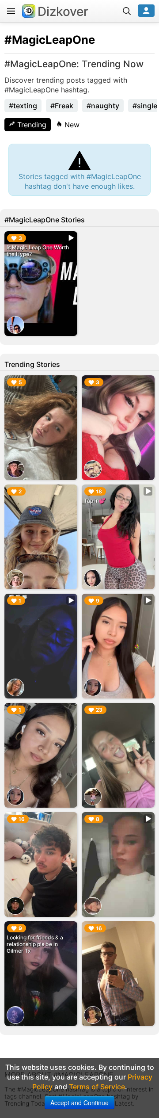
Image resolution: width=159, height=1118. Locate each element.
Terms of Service (97, 1086)
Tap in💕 (95, 500)
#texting (23, 105)
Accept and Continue (79, 1102)
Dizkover (63, 11)
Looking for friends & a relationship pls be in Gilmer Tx (35, 944)
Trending (30, 124)
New (71, 124)
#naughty (103, 105)
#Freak (61, 105)
